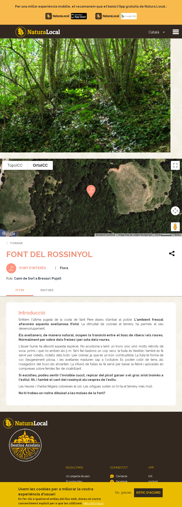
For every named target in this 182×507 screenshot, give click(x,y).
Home (38, 32)
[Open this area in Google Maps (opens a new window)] (8, 234)
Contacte (121, 476)
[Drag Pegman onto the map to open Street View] (175, 226)
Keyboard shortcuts (105, 235)
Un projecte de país (78, 476)
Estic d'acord (148, 492)
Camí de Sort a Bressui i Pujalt (37, 278)
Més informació (93, 503)
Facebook (122, 481)
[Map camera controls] (175, 210)
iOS (150, 476)
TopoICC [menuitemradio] (15, 165)
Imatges (46, 290)
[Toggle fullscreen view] (175, 165)
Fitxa (20, 290)
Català (153, 32)
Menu (175, 31)
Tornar (16, 243)
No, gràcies (123, 492)
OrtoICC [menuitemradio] (40, 165)
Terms (177, 235)
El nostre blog (74, 481)
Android (153, 481)
